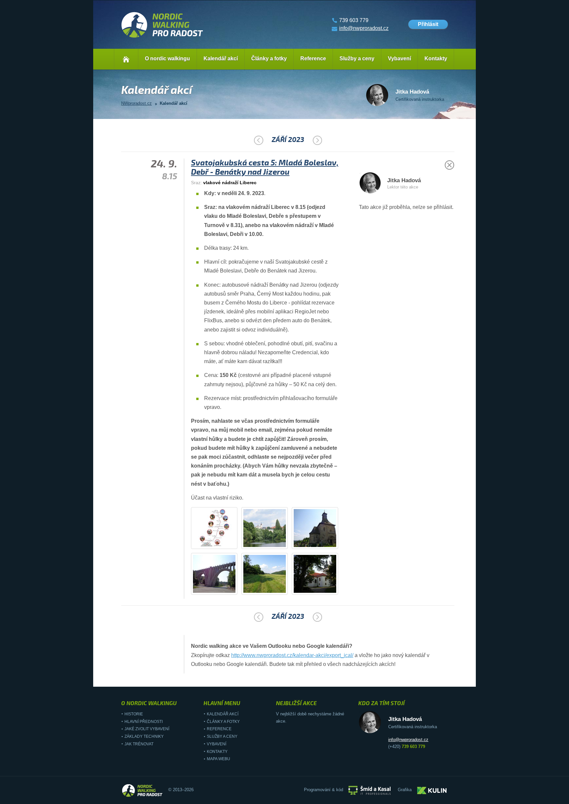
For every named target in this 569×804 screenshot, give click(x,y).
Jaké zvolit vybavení (146, 729)
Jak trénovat (138, 744)
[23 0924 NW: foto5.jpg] (319, 591)
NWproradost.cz (136, 103)
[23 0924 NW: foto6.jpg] (214, 545)
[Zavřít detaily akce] (449, 168)
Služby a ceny (356, 58)
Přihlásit (428, 24)
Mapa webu (218, 759)
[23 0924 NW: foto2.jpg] (319, 545)
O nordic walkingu (167, 58)
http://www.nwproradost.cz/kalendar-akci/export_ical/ (292, 655)
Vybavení (399, 58)
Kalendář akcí (220, 58)
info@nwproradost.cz (364, 28)
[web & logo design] (432, 790)
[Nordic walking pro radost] (162, 38)
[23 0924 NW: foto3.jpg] (218, 591)
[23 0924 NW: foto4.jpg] (268, 591)
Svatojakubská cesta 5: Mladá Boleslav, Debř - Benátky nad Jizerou (265, 167)
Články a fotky (269, 58)
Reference (313, 58)
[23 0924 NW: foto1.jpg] (268, 545)
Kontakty (435, 58)
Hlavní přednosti (143, 722)
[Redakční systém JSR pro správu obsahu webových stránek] (369, 790)
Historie (133, 714)
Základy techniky (144, 736)
